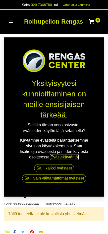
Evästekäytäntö (64, 157)
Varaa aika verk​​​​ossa (76, 5)
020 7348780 (41, 5)
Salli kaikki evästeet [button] (54, 168)
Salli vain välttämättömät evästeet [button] (54, 178)
